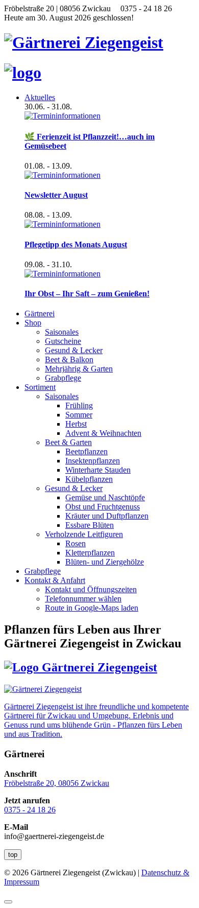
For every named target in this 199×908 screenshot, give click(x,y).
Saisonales (62, 332)
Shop (32, 322)
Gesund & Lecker (74, 350)
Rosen (75, 543)
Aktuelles (39, 97)
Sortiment (40, 387)
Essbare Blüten (89, 525)
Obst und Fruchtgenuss (102, 506)
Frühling (79, 405)
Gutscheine (63, 341)
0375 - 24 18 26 (30, 809)
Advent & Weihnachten (103, 433)
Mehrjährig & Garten (79, 368)
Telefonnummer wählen (83, 598)
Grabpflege (63, 378)
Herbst (76, 424)
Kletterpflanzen (90, 552)
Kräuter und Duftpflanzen (106, 515)
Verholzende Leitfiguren (84, 534)
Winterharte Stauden (98, 469)
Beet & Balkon (69, 359)
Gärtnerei (39, 313)
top (12, 854)
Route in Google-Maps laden (91, 607)
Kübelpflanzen (89, 479)
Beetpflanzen (86, 451)
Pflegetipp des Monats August (75, 244)
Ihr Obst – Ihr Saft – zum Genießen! (87, 293)
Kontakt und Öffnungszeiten (91, 589)
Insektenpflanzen (92, 460)
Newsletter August (56, 195)
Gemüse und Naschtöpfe (105, 497)
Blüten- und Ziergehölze (104, 561)
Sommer (78, 414)
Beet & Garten (68, 442)
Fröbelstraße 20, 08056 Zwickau (56, 783)
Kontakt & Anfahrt (54, 580)
